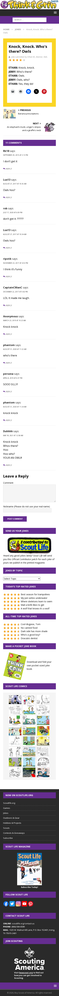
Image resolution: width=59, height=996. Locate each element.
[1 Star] (10, 60)
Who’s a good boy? (30, 634)
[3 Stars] (17, 60)
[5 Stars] (24, 60)
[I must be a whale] (29, 731)
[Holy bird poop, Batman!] (15, 699)
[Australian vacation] (15, 710)
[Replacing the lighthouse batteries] (15, 741)
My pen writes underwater (34, 597)
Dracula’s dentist (29, 638)
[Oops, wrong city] (29, 720)
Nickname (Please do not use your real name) (26, 506)
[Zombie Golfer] (43, 720)
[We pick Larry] (15, 720)
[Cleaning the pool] (29, 710)
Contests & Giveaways (14, 833)
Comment (8, 482)
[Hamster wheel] (43, 699)
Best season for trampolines (35, 594)
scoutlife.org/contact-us (18, 923)
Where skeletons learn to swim (36, 601)
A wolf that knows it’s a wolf (35, 608)
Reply (9, 169)
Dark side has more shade (34, 631)
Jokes (5, 813)
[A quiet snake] (29, 751)
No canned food (29, 627)
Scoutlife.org (9, 803)
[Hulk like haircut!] (15, 762)
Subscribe (8, 838)
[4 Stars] (20, 60)
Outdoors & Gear (11, 817)
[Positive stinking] (43, 751)
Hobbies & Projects (12, 822)
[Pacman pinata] (29, 699)
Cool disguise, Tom (30, 624)
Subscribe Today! (29, 887)
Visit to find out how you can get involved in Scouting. (29, 975)
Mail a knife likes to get (32, 604)
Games (6, 808)
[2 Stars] (13, 60)
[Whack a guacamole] (43, 731)
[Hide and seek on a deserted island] (29, 762)
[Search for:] (29, 19)
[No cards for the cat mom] (43, 772)
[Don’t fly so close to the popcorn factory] (15, 731)
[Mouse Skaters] (15, 772)
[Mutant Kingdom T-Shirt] (15, 751)
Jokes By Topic (14, 570)
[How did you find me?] (29, 741)
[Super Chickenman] (29, 772)
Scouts (6, 828)
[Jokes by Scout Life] (29, 7)
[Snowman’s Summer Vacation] (43, 710)
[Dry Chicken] (43, 741)
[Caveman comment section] (43, 762)
